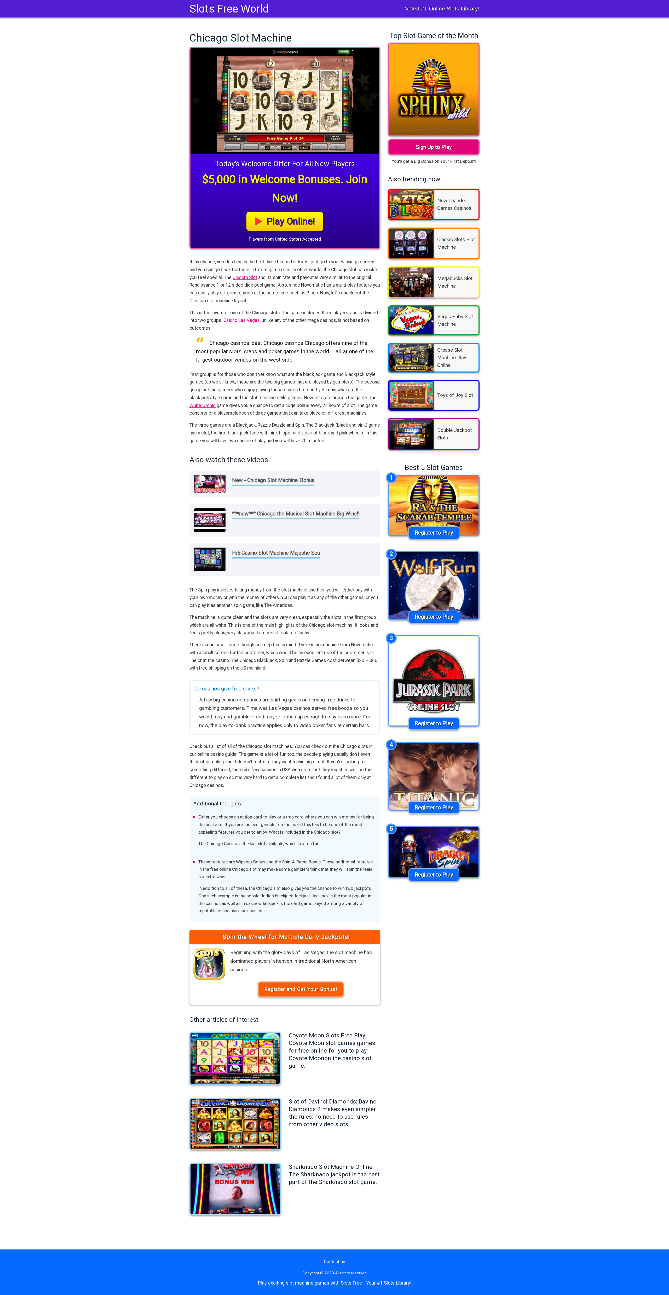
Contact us (334, 1261)
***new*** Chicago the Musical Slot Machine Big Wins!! (295, 513)
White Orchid (202, 405)
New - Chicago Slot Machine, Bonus (273, 480)
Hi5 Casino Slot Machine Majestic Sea (276, 553)
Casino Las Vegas (241, 320)
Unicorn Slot (245, 277)
